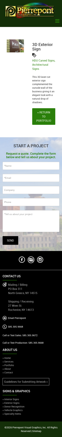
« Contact (8, 372)
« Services (8, 361)
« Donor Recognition (13, 406)
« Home (7, 358)
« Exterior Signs (11, 403)
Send (10, 240)
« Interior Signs (11, 399)
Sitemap (36, 431)
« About (7, 368)
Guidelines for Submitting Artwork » (26, 382)
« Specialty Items (12, 413)
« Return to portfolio (43, 116)
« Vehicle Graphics (13, 410)
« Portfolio (8, 365)
